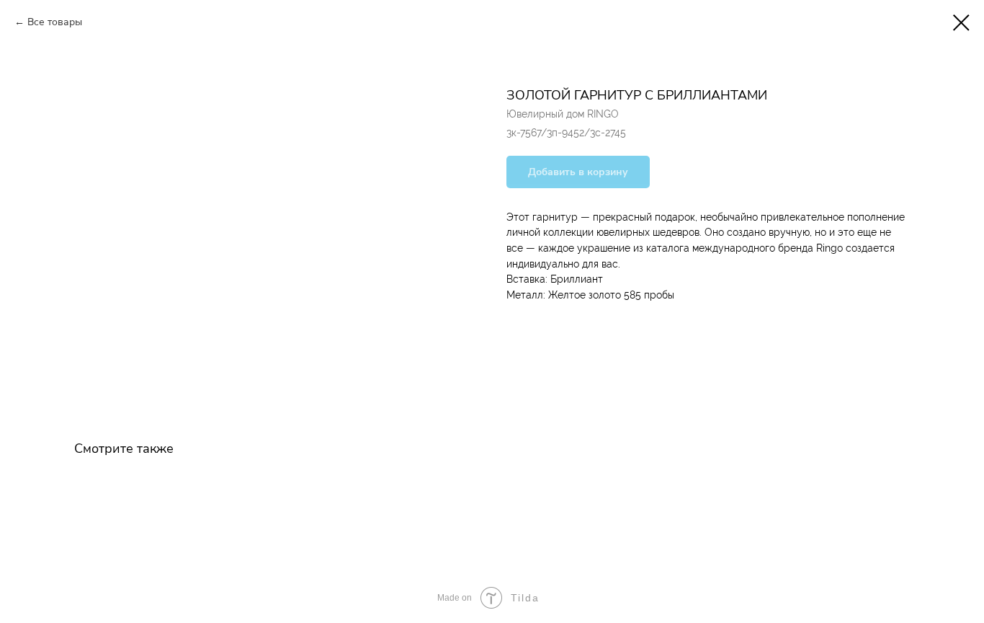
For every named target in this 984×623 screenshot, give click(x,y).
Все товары (54, 22)
